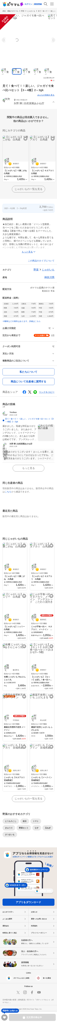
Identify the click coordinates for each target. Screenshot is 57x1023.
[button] (28, 102)
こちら (8, 491)
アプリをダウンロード (28, 902)
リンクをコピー (46, 392)
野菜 (22, 11)
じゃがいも (31, 11)
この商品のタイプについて (41, 260)
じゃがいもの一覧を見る (28, 189)
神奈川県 (49, 277)
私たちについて (28, 371)
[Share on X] (29, 392)
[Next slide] (52, 39)
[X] (18, 992)
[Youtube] (38, 992)
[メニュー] (51, 4)
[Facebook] (31, 992)
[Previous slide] (4, 39)
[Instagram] (25, 992)
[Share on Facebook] (24, 392)
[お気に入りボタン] (25, 139)
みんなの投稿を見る (45, 95)
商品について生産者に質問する (28, 381)
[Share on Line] (35, 392)
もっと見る (28, 468)
